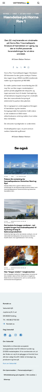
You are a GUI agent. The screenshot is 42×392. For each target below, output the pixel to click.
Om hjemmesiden (9, 370)
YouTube (10, 335)
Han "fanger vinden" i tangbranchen (19, 272)
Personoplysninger (25, 370)
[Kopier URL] (29, 67)
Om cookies (30, 375)
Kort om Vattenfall (9, 363)
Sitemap (7, 379)
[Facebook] (13, 67)
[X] (21, 67)
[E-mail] (25, 67)
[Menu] (4, 3)
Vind (15, 14)
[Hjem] (21, 3)
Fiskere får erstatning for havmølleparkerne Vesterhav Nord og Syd (20, 181)
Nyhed (6, 14)
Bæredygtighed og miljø (18, 221)
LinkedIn (5, 335)
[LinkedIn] (17, 67)
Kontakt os (10, 324)
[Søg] (39, 3)
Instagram (15, 335)
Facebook (21, 335)
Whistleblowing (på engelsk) (14, 375)
